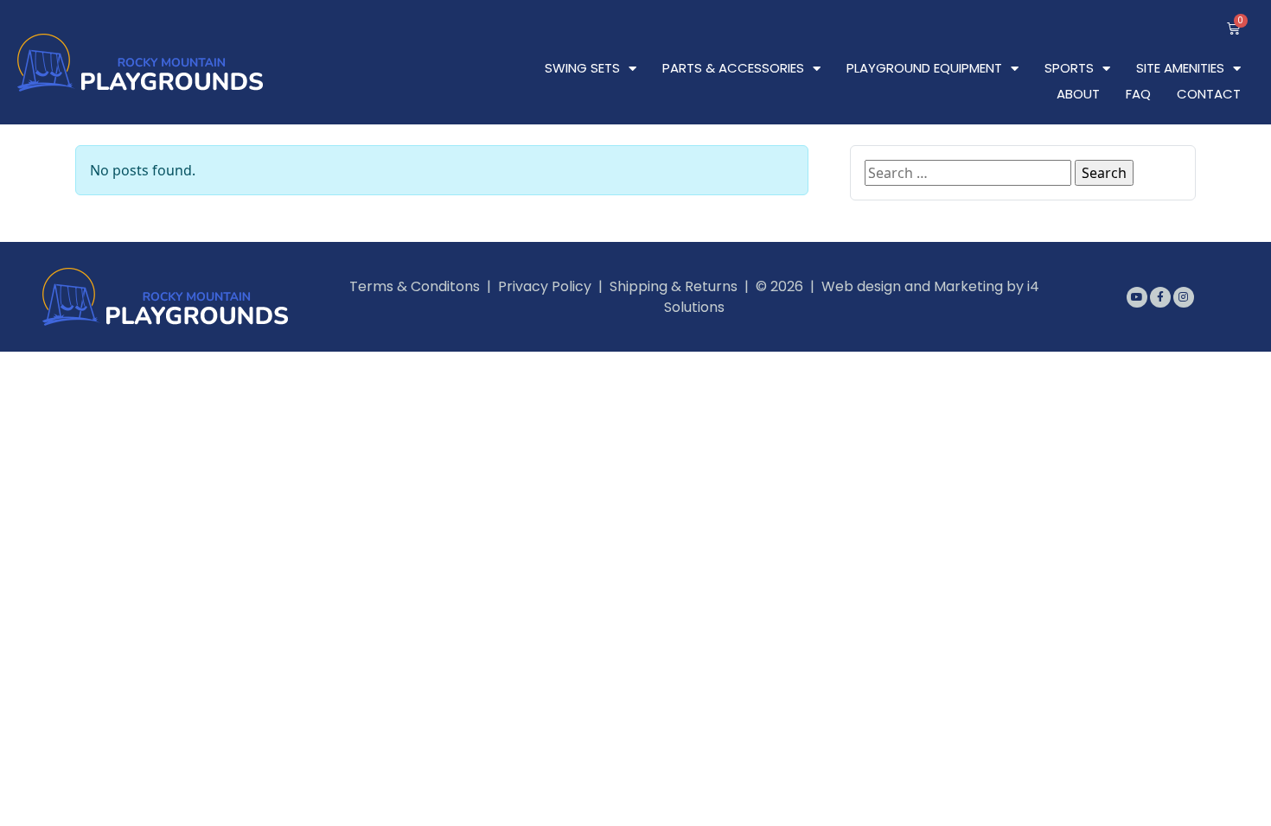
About (1078, 94)
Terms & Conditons (414, 286)
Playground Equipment (924, 68)
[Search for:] (968, 173)
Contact (1209, 94)
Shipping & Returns (674, 286)
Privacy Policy (544, 286)
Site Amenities (1180, 68)
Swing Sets (582, 68)
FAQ (1138, 94)
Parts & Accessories (733, 68)
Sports (1069, 68)
